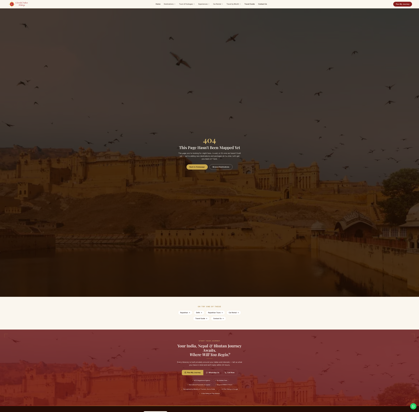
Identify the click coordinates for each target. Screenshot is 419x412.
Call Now (231, 372)
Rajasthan (184, 313)
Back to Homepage (197, 167)
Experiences (203, 4)
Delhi (198, 313)
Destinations (169, 4)
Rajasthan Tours (214, 313)
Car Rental (217, 4)
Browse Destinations (221, 167)
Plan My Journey (402, 4)
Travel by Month (233, 4)
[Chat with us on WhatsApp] (413, 406)
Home (158, 4)
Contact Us (262, 4)
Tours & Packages (186, 4)
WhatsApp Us (214, 372)
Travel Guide (249, 4)
